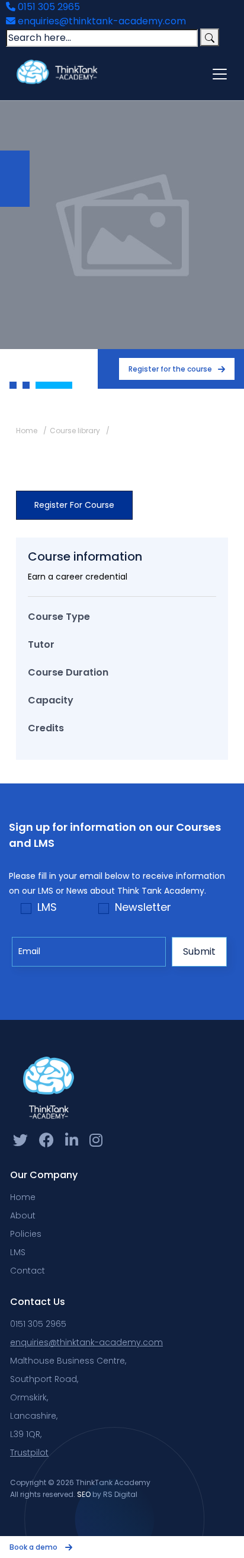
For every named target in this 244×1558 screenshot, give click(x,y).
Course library (75, 431)
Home (26, 431)
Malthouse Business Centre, (68, 1361)
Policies (25, 1234)
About (23, 1215)
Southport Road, (44, 1379)
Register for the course (170, 369)
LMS (47, 907)
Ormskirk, (29, 1397)
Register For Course (74, 505)
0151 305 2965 (47, 7)
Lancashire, (33, 1416)
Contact (27, 1271)
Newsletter (143, 907)
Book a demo (34, 1547)
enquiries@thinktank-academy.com (100, 21)
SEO (84, 1494)
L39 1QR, (25, 1434)
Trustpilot (29, 1452)
